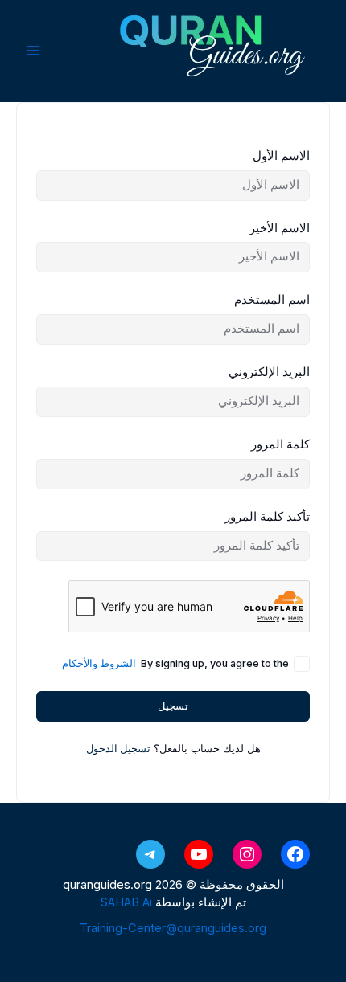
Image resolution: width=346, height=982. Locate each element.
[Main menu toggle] (33, 51)
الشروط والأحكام (99, 663)
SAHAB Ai (126, 902)
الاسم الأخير (279, 228)
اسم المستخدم (272, 300)
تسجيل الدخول (118, 749)
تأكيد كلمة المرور (267, 516)
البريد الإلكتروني (269, 372)
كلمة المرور (280, 444)
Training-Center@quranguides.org (173, 928)
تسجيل (173, 706)
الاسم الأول (281, 156)
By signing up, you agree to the (175, 663)
